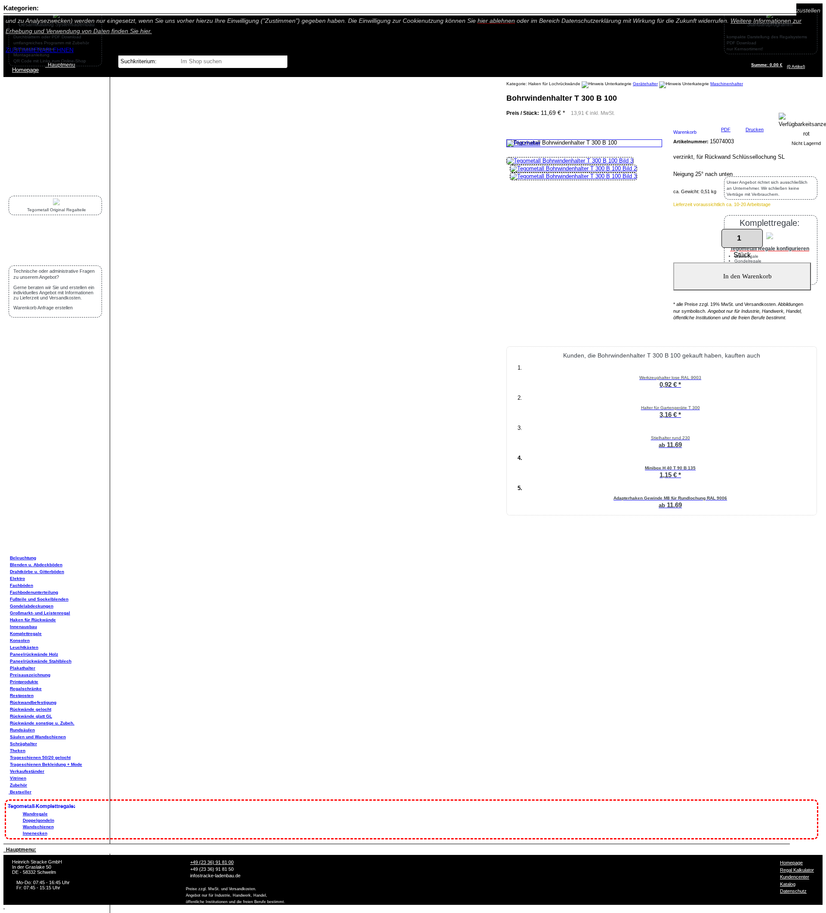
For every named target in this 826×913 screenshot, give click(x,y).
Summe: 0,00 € (767, 64)
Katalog (787, 884)
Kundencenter (794, 876)
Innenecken (35, 833)
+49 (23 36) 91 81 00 (212, 862)
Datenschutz (793, 891)
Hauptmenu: (19, 850)
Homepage (791, 862)
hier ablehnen (496, 20)
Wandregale (35, 813)
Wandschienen (38, 826)
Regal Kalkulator (797, 870)
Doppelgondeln (38, 820)
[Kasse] (807, 66)
